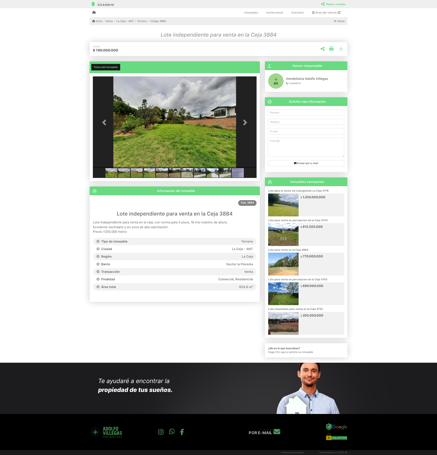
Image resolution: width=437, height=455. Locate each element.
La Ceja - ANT (124, 21)
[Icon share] (160, 432)
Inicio (98, 21)
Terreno (142, 21)
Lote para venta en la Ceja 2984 (288, 249)
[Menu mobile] (94, 13)
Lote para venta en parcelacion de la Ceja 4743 (297, 279)
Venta (109, 21)
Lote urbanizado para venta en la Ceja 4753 (295, 309)
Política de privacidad (292, 452)
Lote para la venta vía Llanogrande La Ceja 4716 (298, 190)
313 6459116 (105, 4)
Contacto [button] (297, 12)
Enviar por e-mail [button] (307, 163)
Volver (340, 21)
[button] (105, 122)
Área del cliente (326, 12)
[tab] (105, 67)
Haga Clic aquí (277, 352)
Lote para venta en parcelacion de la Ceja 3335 (298, 220)
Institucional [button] (274, 12)
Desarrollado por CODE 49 (333, 452)
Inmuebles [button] (251, 12)
